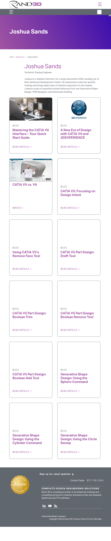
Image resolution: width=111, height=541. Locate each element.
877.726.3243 (95, 480)
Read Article (20, 147)
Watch (16, 208)
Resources (20, 57)
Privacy (77, 519)
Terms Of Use (87, 519)
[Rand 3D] (25, 4)
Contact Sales (77, 480)
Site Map (98, 519)
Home (11, 57)
